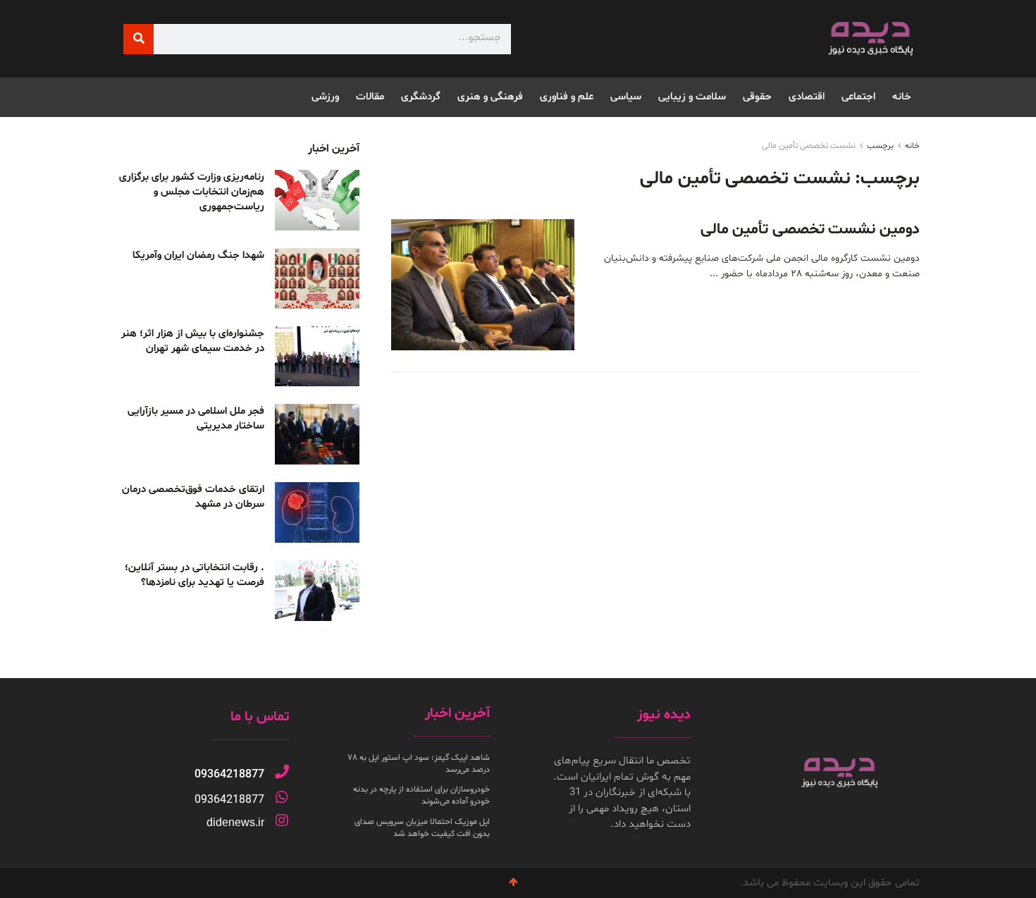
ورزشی (325, 97)
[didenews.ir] (282, 820)
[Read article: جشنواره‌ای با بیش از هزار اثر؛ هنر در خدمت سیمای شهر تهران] (317, 356)
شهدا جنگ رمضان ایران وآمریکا (198, 255)
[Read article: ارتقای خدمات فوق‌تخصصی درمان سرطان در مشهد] (317, 512)
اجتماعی (858, 97)
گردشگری (420, 97)
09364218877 (229, 774)
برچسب (880, 146)
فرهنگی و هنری (490, 97)
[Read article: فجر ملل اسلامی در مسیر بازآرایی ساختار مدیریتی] (317, 434)
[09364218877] (282, 772)
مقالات (370, 97)
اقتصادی (807, 97)
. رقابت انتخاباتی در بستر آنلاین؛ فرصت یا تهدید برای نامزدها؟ (194, 575)
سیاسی (625, 97)
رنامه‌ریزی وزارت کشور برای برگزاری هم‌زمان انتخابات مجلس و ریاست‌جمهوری (191, 192)
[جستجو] (138, 39)
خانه (901, 97)
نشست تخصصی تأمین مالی (809, 146)
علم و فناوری (566, 97)
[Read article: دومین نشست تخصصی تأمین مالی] (482, 284)
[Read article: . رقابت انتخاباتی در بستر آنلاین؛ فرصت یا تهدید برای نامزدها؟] (317, 590)
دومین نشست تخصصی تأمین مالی (810, 229)
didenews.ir (235, 822)
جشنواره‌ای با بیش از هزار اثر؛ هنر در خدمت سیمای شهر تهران (192, 341)
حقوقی (757, 97)
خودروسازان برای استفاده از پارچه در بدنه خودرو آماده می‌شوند (421, 795)
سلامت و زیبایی (692, 97)
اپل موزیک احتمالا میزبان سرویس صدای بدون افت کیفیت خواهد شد (422, 827)
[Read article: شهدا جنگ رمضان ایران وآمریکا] (317, 278)
